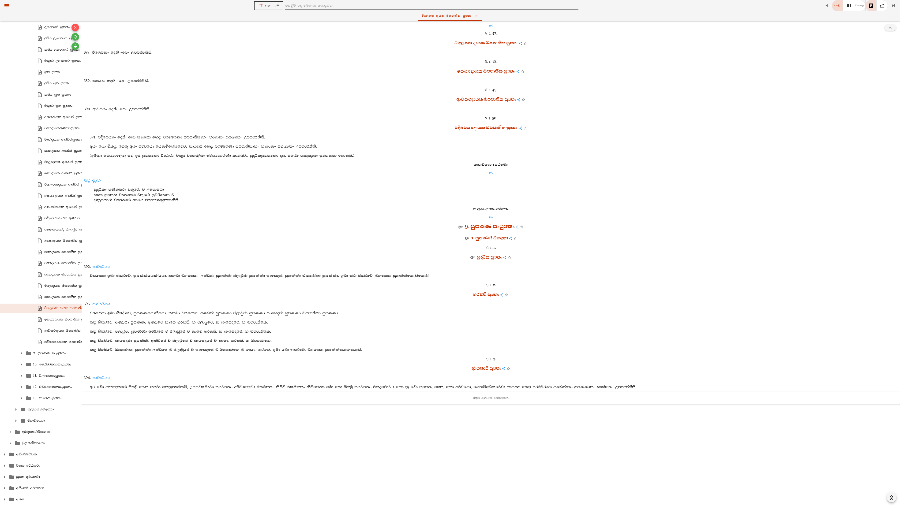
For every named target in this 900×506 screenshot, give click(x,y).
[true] (882, 5)
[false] (871, 5)
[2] (848, 5)
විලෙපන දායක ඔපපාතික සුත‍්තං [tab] (447, 16)
